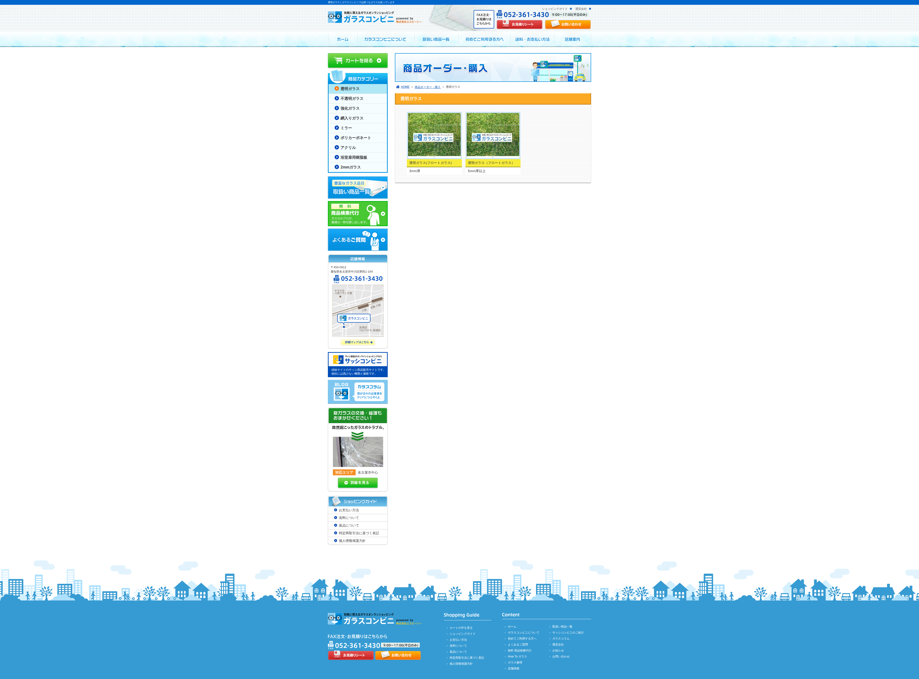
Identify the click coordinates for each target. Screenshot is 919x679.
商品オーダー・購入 (428, 87)
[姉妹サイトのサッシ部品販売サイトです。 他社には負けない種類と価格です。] (358, 351)
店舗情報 (513, 668)
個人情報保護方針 (352, 541)
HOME (405, 87)
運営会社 (581, 9)
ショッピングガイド (555, 9)
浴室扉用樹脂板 (354, 157)
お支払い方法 (349, 510)
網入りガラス (352, 118)
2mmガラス (351, 167)
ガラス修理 (515, 662)
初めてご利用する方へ (522, 638)
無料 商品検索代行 (520, 650)
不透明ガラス (352, 98)
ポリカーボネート (356, 138)
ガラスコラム (561, 638)
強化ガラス (350, 108)
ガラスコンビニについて (523, 632)
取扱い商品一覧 (562, 626)
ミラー (346, 128)
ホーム (512, 626)
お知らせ (558, 650)
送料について (349, 518)
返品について (349, 525)
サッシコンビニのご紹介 (568, 632)
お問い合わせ (561, 656)
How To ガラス (517, 656)
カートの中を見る (461, 627)
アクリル (348, 148)
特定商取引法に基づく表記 (359, 533)
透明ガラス (350, 89)
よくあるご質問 (518, 644)
